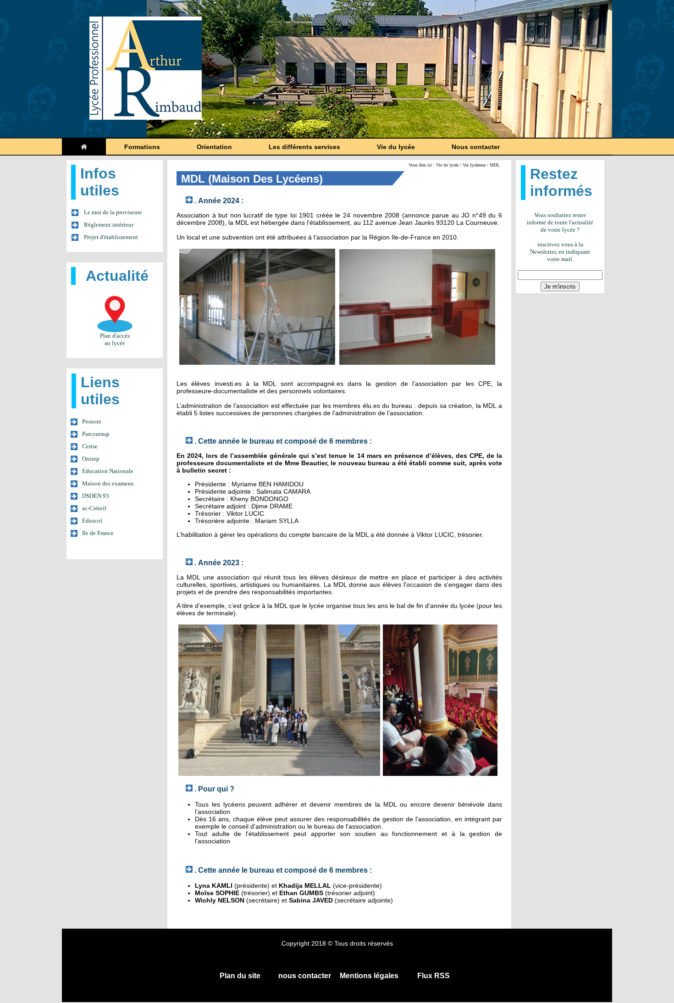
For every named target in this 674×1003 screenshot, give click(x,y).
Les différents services (304, 146)
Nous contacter (476, 146)
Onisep (90, 458)
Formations (142, 146)
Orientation (214, 146)
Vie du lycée (396, 146)
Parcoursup (96, 433)
